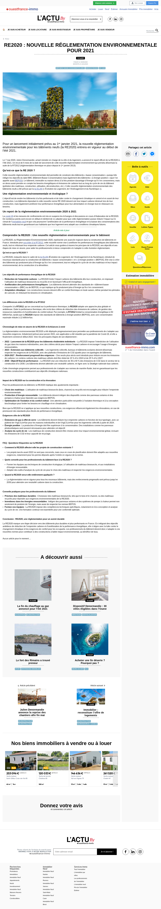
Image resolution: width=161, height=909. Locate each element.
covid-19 (9, 216)
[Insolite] (133, 218)
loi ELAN (38, 189)
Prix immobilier (146, 9)
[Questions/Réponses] (140, 258)
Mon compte (139, 3)
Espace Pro (152, 3)
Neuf (107, 9)
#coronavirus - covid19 (87, 724)
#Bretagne (76, 615)
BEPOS (18, 181)
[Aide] (147, 178)
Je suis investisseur (60, 30)
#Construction (33, 615)
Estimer (114, 9)
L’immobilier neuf (80, 884)
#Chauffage (20, 615)
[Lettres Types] (147, 218)
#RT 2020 (102, 68)
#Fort (17, 669)
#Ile (86, 669)
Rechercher (150, 31)
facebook (110, 19)
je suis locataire (37, 30)
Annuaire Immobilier (128, 9)
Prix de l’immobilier (80, 887)
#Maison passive (92, 68)
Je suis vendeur (105, 30)
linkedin (115, 19)
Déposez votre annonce (103, 3)
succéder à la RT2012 (33, 243)
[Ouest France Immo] (147, 238)
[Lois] (133, 238)
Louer (100, 9)
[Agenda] (133, 178)
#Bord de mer (78, 669)
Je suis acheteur (17, 30)
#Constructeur (25, 721)
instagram (121, 19)
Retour (7, 39)
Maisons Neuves (15, 892)
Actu (156, 9)
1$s (125, 852)
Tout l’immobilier (79, 869)
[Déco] (133, 198)
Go (100, 19)
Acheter (92, 9)
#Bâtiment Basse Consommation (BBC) (70, 68)
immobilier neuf (19, 222)
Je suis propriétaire (84, 30)
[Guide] (147, 198)
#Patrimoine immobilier (31, 669)
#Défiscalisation (89, 615)
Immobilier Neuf (15, 877)
